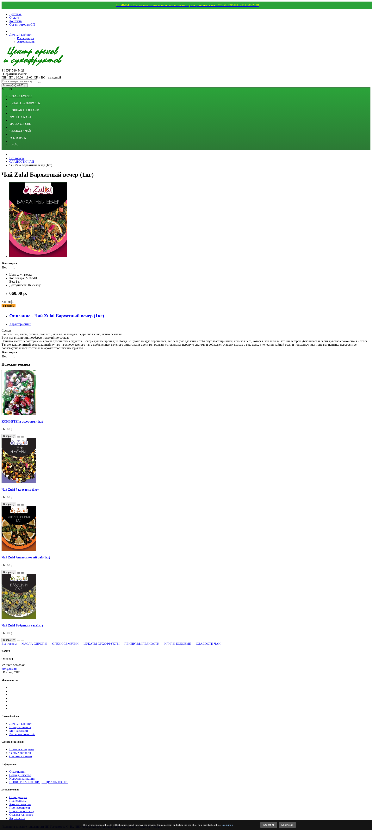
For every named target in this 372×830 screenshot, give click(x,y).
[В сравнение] (22, 436)
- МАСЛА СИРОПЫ (32, 643)
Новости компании (22, 778)
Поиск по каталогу (21, 811)
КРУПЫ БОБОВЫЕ (21, 117)
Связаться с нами (20, 756)
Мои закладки (18, 730)
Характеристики (20, 324)
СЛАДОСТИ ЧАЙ (20, 130)
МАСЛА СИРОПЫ (20, 124)
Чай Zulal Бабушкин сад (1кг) (22, 625)
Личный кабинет (20, 723)
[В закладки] (18, 436)
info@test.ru (9, 668)
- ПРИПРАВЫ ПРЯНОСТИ (139, 643)
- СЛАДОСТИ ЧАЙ (206, 643)
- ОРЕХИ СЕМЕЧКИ (63, 643)
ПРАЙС (13, 144)
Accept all (268, 824)
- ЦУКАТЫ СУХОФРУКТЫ (99, 643)
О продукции (18, 797)
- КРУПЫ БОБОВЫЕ (175, 643)
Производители (19, 807)
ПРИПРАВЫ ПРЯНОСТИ (24, 110)
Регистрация (25, 38)
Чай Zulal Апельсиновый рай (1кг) (26, 557)
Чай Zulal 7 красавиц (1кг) (20, 489)
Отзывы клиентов (21, 814)
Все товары (9, 643)
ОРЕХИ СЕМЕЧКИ (20, 96)
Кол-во (6, 301)
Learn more (227, 824)
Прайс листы (18, 800)
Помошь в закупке (21, 749)
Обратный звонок (14, 74)
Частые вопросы (20, 752)
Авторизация (25, 41)
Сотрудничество (20, 775)
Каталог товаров (20, 804)
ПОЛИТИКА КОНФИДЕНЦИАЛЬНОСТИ (38, 782)
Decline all (287, 824)
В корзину (8, 305)
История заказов (20, 727)
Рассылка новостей (22, 734)
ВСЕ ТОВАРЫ (18, 137)
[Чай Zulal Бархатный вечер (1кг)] (38, 256)
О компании (17, 771)
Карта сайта (17, 818)
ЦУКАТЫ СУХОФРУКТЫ (24, 103)
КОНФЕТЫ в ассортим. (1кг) (22, 421)
